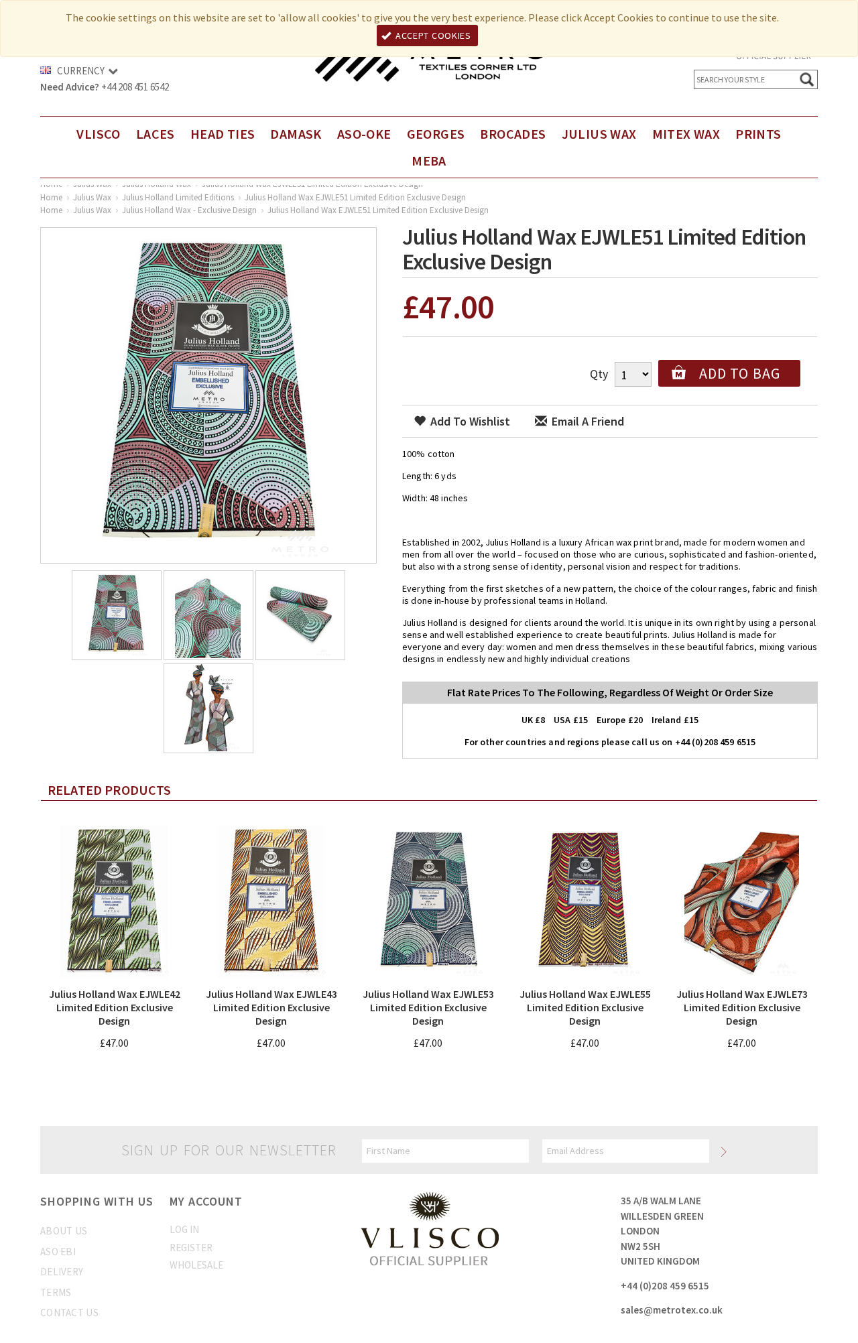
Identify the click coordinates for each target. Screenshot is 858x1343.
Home (51, 197)
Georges (436, 133)
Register (191, 1247)
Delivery (61, 1271)
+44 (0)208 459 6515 (665, 1285)
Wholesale (196, 1265)
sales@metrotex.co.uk (672, 1309)
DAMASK (295, 133)
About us (63, 1230)
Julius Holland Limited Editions (178, 197)
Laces (155, 133)
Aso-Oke (364, 133)
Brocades (513, 133)
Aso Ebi (58, 1251)
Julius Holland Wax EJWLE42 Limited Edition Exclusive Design (114, 1007)
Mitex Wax (686, 133)
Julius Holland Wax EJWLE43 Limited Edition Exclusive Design (271, 1007)
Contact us (69, 1312)
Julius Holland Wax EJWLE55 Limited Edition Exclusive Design (585, 1007)
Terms (56, 1292)
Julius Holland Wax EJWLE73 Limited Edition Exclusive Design (742, 1007)
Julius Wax (599, 133)
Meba (429, 160)
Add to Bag (739, 373)
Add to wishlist (469, 421)
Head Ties (222, 133)
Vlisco (98, 133)
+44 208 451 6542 (135, 86)
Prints (758, 133)
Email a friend (586, 421)
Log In (184, 1229)
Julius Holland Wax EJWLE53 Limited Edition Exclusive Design (428, 1007)
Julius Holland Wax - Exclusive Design (189, 210)
